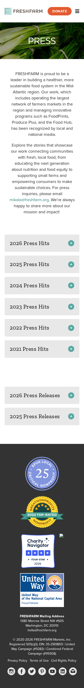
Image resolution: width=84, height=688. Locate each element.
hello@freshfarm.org (42, 630)
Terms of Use (39, 661)
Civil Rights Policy (63, 661)
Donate (59, 11)
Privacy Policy (17, 661)
